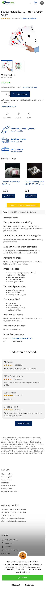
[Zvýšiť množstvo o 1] (9, 92)
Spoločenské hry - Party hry (22, 338)
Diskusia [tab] (33, 212)
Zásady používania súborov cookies (13, 521)
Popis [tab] (5, 212)
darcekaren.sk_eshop (12, 550)
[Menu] (42, 3)
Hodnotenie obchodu (24, 352)
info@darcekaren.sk (11, 540)
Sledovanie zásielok (8, 486)
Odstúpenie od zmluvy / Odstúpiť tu (13, 512)
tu (13, 569)
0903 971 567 (9, 543)
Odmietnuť (16, 585)
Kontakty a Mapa (6, 489)
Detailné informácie (7, 107)
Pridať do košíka (21, 94)
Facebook (8, 546)
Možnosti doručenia (30, 87)
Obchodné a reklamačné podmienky (13, 509)
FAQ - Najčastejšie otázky (9, 491)
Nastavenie (29, 585)
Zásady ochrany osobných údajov (12, 518)
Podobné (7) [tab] (13, 212)
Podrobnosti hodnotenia (29, 19)
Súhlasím (24, 578)
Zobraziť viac (23, 423)
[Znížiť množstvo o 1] (9, 95)
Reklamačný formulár (8, 515)
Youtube (7, 553)
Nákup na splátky (7, 474)
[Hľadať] (30, 3)
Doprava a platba (7, 477)
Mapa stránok (5, 483)
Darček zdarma (6, 480)
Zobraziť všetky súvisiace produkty (23, 205)
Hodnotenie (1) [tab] (23, 212)
